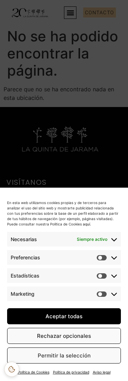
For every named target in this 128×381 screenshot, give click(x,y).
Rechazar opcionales (64, 335)
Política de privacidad (71, 372)
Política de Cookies (33, 372)
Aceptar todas (64, 316)
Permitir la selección (64, 355)
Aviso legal (102, 372)
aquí (86, 224)
